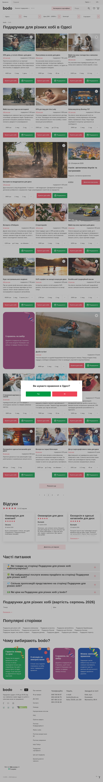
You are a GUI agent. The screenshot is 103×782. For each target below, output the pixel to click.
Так (38, 394)
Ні (64, 394)
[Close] (79, 383)
